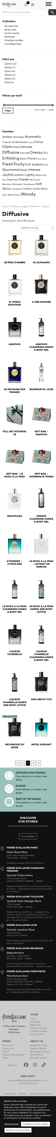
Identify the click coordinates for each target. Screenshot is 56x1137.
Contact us (8, 1049)
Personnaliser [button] (11, 1124)
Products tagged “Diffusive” (25, 206)
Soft (39, 184)
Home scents (11, 33)
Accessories (11, 26)
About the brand (38, 1046)
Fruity (19, 164)
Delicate (26, 147)
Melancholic (41, 175)
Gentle (45, 165)
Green (24, 170)
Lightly (29, 175)
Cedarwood (19, 142)
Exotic (23, 159)
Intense (34, 170)
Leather (18, 175)
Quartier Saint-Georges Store (24, 901)
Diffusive (10, 153)
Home (5, 206)
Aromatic (33, 137)
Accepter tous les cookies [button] (35, 1124)
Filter (8, 111)
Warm (44, 189)
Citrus (38, 142)
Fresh (7, 164)
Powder (24, 179)
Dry (45, 153)
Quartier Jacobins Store (20, 930)
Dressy (36, 153)
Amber (7, 137)
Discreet (25, 153)
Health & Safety (38, 1049)
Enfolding (10, 158)
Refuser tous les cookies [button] (18, 1130)
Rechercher (52, 12)
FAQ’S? (5, 1052)
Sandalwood (29, 184)
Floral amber (42, 159)
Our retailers (28, 836)
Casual (6, 142)
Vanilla (36, 189)
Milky (4, 180)
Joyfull (7, 175)
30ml (7, 82)
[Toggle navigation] (48, 4)
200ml (8, 75)
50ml (7, 71)
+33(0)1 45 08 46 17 (28, 1084)
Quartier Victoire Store (20, 875)
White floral (14, 195)
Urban (27, 188)
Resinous (7, 184)
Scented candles (13, 40)
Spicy (6, 188)
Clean (7, 147)
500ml (8, 68)
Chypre (30, 142)
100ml (8, 64)
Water (4, 195)
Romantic (18, 184)
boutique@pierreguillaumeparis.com (27, 1081)
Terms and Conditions (40, 1094)
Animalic (18, 137)
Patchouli (12, 180)
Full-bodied (33, 164)
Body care (10, 30)
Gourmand (10, 170)
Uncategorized (12, 44)
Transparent (17, 189)
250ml (7, 79)
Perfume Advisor (38, 1028)
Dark (16, 147)
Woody (28, 194)
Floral (31, 158)
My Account (8, 1046)
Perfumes (9, 37)
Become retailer (38, 1058)
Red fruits (35, 180)
